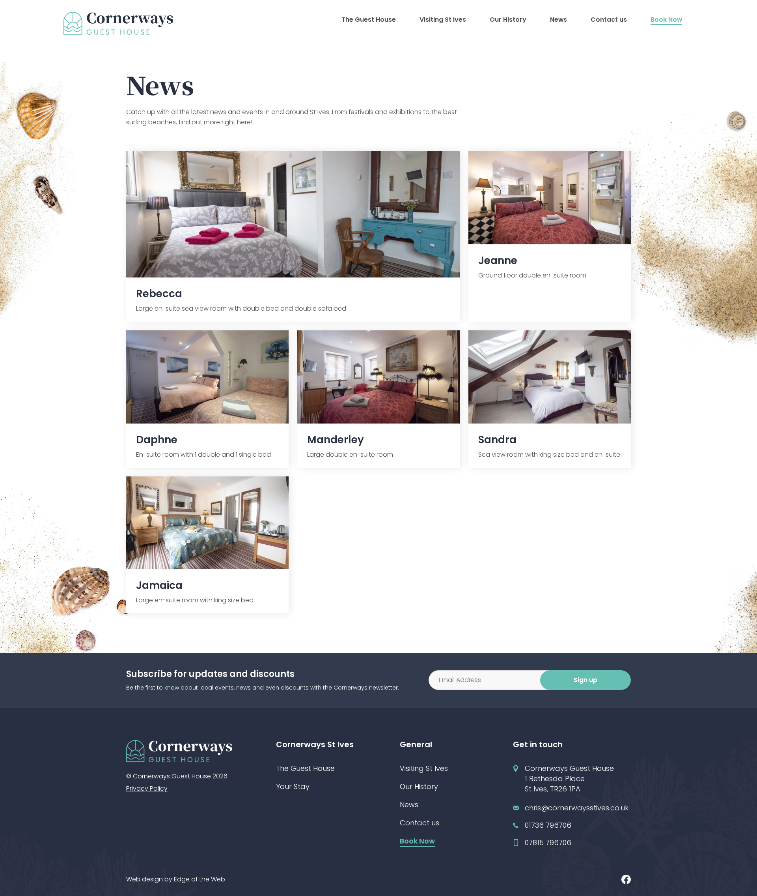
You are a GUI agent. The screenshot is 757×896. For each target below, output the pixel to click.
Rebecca (159, 294)
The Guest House (368, 19)
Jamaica (159, 585)
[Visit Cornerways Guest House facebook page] (626, 879)
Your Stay (293, 786)
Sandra (497, 440)
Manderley (335, 440)
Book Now (666, 19)
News (558, 19)
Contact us (609, 19)
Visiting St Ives (443, 19)
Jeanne (497, 260)
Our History (508, 19)
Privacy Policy (147, 788)
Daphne (156, 440)
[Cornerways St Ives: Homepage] (118, 23)
